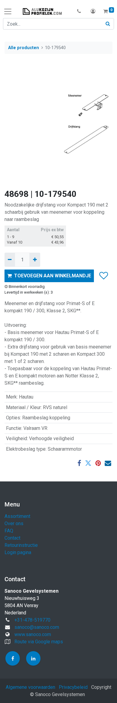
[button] (79, 11)
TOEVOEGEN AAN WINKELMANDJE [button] (52, 276)
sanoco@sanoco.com (36, 627)
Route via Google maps (38, 642)
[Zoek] (108, 24)
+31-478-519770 (32, 620)
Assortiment (17, 516)
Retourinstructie (21, 545)
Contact (12, 538)
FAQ (8, 531)
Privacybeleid (73, 687)
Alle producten (23, 47)
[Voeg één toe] (34, 259)
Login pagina (17, 552)
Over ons (13, 523)
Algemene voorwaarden (30, 687)
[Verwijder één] (9, 259)
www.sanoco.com (32, 634)
